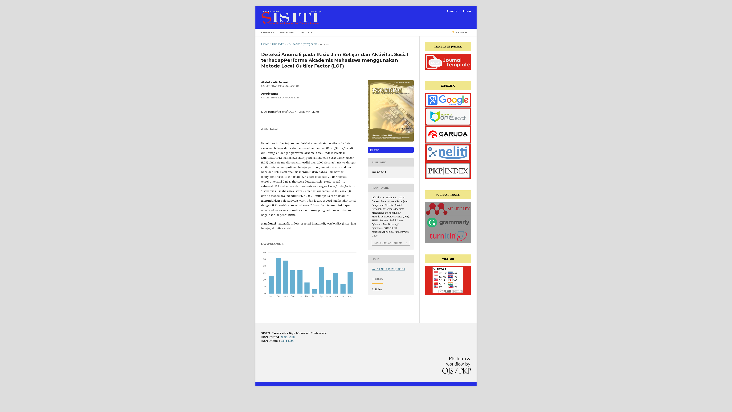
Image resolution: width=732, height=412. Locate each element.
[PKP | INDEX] (448, 170)
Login (467, 11)
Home (265, 44)
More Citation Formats (388, 242)
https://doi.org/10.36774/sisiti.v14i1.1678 (293, 111)
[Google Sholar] (448, 100)
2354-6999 (287, 341)
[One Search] (448, 117)
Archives (287, 32)
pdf (376, 149)
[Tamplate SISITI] (448, 62)
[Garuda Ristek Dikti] (448, 134)
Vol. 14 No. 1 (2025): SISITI (302, 44)
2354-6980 (288, 337)
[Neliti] (448, 153)
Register (453, 11)
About (304, 32)
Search (461, 32)
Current (267, 32)
